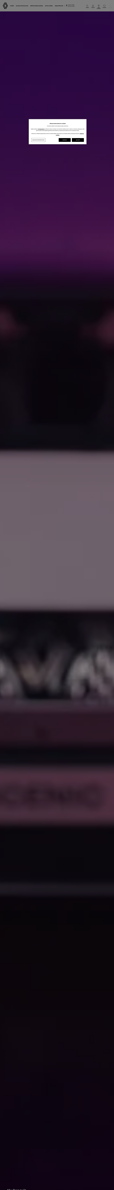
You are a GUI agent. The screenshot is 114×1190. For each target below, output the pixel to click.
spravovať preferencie (38, 140)
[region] (58, 131)
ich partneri (41, 129)
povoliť (78, 140)
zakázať (65, 140)
